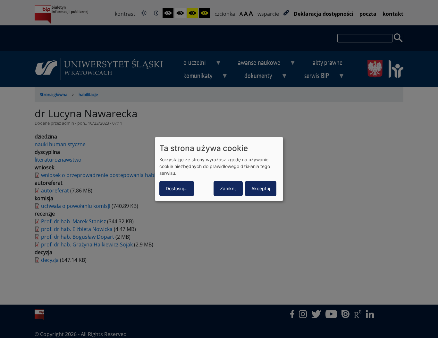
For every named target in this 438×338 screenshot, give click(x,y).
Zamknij (228, 188)
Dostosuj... (177, 188)
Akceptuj (260, 188)
